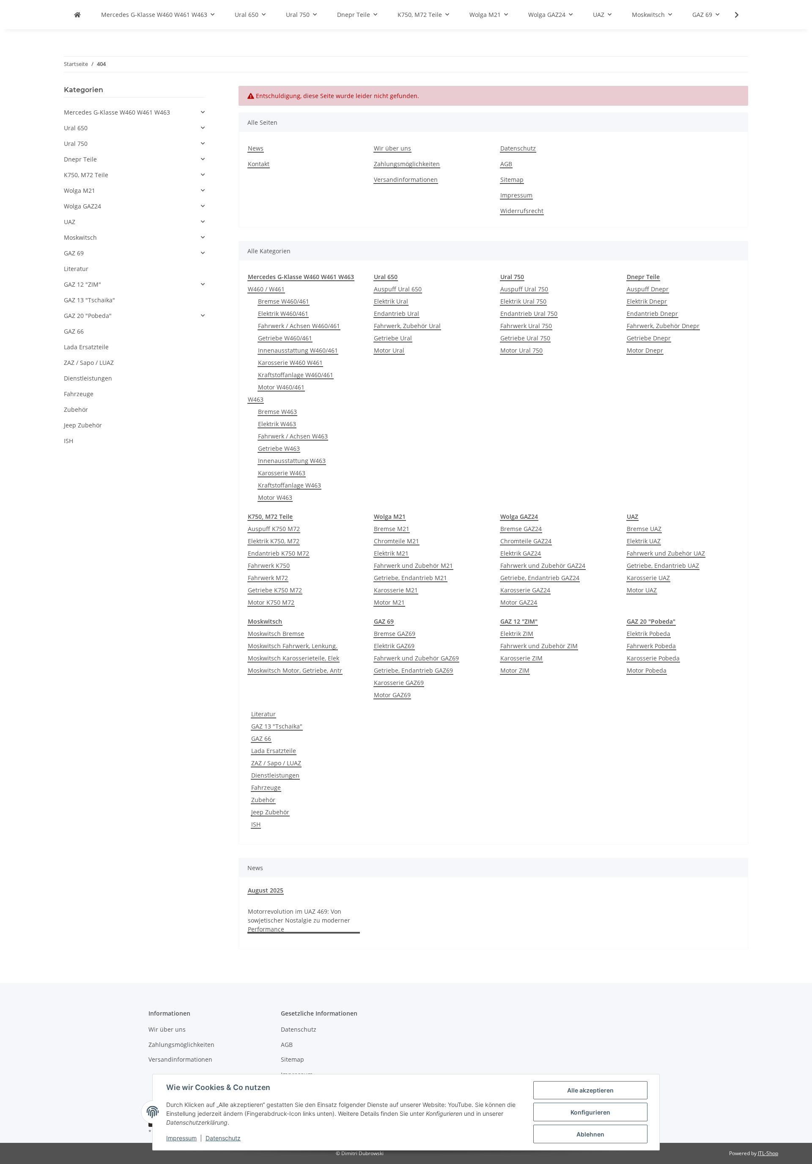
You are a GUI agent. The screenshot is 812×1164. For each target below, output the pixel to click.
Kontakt (258, 164)
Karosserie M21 (396, 590)
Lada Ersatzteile (273, 751)
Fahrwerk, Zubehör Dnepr (663, 326)
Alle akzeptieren (590, 1090)
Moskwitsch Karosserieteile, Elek (293, 658)
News (255, 148)
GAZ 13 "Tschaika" (276, 726)
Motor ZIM (514, 670)
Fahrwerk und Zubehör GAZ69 (416, 658)
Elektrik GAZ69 (394, 646)
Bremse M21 (391, 529)
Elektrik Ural (391, 301)
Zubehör (263, 800)
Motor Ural (389, 350)
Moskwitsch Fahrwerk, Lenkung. (292, 646)
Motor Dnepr (645, 350)
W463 (255, 399)
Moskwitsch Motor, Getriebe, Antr (295, 670)
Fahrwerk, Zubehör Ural (407, 326)
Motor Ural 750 (521, 350)
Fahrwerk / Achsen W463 (293, 436)
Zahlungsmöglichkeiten (407, 164)
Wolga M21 (79, 190)
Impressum (181, 1138)
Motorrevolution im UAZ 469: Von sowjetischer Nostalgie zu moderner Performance (299, 920)
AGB (506, 164)
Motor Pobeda (647, 670)
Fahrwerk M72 (268, 578)
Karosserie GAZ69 (399, 683)
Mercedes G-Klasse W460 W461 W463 (117, 112)
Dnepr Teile (80, 159)
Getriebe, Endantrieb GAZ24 (539, 578)
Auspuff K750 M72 (274, 529)
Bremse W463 (277, 412)
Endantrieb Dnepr (652, 313)
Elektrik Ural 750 (523, 301)
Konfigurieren (590, 1112)
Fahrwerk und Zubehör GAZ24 (542, 565)
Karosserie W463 (281, 473)
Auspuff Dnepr (648, 289)
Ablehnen (590, 1134)
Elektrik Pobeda (648, 634)
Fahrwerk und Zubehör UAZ (666, 553)
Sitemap (512, 179)
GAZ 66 (261, 738)
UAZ (69, 222)
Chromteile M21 (396, 541)
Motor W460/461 (281, 387)
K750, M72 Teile (86, 175)
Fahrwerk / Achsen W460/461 (299, 326)
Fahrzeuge (266, 787)
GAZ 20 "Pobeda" (88, 316)
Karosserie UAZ (648, 578)
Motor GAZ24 (518, 602)
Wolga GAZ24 (82, 206)
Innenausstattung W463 (292, 461)
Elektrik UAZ (644, 541)
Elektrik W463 (277, 424)
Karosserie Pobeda (653, 658)
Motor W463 (275, 497)
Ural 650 (76, 128)
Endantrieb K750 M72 (278, 553)
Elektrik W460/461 (283, 313)
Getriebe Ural (393, 338)
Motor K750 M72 (271, 602)
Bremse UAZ (644, 529)
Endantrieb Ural (396, 313)
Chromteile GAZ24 (525, 541)
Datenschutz (223, 1138)
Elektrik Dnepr (647, 301)
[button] (134, 112)
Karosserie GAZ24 (525, 590)
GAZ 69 (74, 253)
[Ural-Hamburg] (77, 14)
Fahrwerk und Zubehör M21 (413, 565)
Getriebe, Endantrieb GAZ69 (413, 670)
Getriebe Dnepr (649, 338)
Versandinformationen (406, 179)
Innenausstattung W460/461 (298, 350)
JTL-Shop (768, 1153)
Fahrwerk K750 (269, 565)
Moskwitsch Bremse (276, 634)
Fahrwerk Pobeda (651, 646)
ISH (256, 824)
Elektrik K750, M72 (273, 541)
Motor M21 (389, 602)
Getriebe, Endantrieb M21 (410, 578)
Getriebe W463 (279, 448)
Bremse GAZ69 (394, 634)
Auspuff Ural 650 (398, 289)
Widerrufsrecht (521, 211)
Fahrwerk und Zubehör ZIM (539, 646)
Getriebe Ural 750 (525, 338)
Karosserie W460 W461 (290, 363)
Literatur (263, 714)
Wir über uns (392, 148)
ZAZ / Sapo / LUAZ (276, 763)
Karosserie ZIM (521, 658)
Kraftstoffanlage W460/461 (295, 375)
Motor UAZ (642, 590)
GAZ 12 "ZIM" (82, 284)
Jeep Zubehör (270, 812)
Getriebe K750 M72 (275, 590)
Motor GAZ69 (392, 695)
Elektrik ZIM (516, 634)
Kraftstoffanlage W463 (289, 485)
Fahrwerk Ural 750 (526, 326)
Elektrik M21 (391, 553)
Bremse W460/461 (283, 301)
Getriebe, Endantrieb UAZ (663, 565)
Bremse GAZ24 (521, 529)
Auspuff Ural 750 (524, 289)
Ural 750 (76, 144)
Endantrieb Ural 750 (528, 313)
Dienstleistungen (275, 775)
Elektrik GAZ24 (520, 553)
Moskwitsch (80, 237)
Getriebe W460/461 (285, 338)
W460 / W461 (266, 289)
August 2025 (265, 890)
